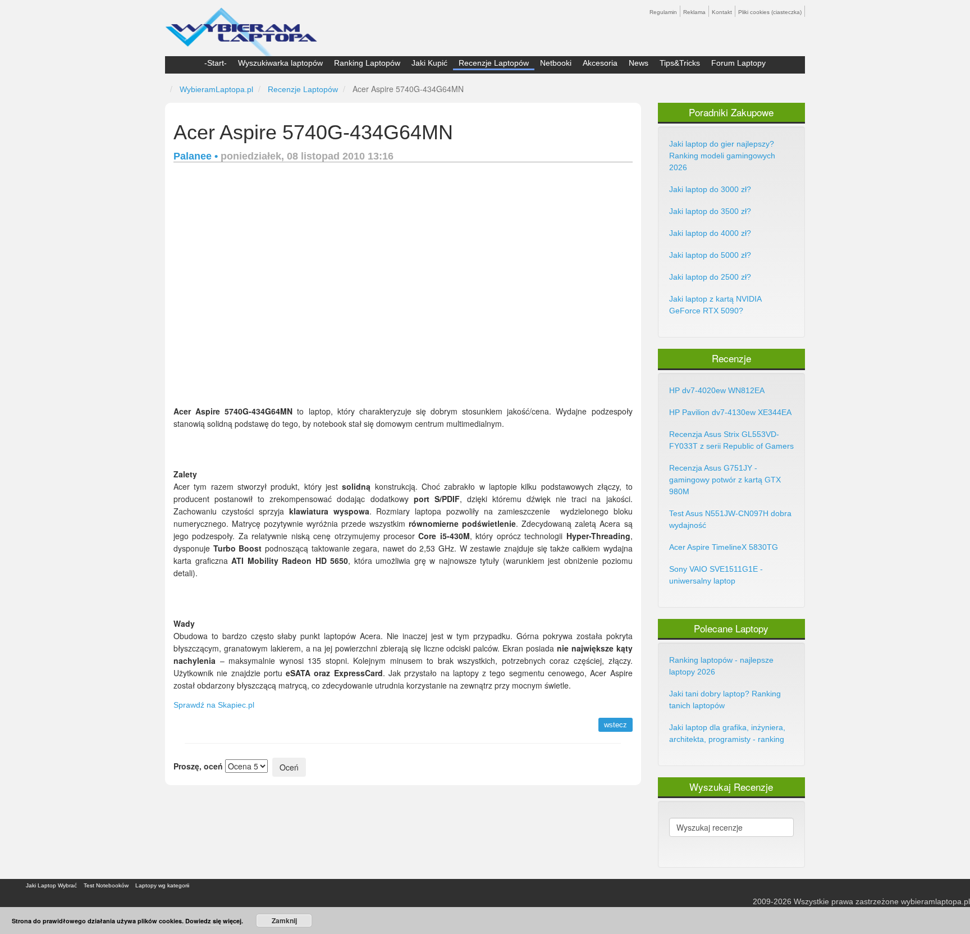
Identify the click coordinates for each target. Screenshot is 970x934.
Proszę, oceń (198, 766)
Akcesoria (600, 62)
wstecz (615, 725)
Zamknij (284, 920)
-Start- (215, 62)
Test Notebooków (106, 885)
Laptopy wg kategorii (162, 885)
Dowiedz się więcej (213, 921)
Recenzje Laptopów (494, 62)
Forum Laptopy (738, 62)
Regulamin (663, 12)
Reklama (694, 12)
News (638, 62)
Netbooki (555, 62)
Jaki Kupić (429, 62)
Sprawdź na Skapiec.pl (213, 704)
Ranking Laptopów (367, 62)
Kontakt (722, 12)
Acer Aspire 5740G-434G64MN (313, 132)
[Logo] (241, 27)
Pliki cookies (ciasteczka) (770, 12)
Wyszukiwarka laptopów (280, 62)
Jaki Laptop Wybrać (51, 885)
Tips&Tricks (680, 62)
